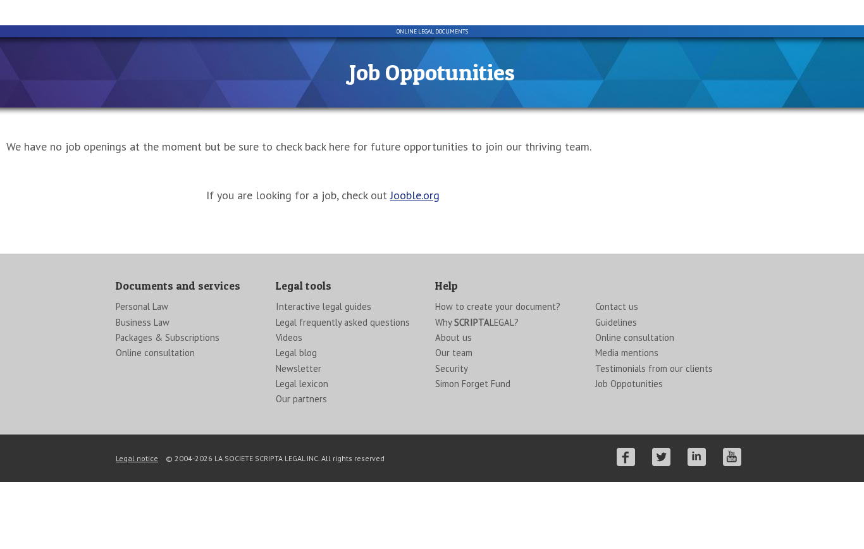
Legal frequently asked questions (343, 322)
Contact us (616, 306)
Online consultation (155, 353)
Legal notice (137, 458)
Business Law (143, 322)
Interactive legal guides (323, 306)
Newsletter (298, 368)
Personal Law (142, 306)
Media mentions (626, 353)
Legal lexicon (302, 384)
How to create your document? (497, 306)
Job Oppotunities (629, 384)
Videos (289, 337)
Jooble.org (415, 195)
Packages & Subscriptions (167, 337)
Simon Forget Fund (472, 384)
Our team (453, 353)
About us (453, 337)
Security (451, 368)
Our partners (301, 399)
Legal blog (296, 353)
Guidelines (616, 322)
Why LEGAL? (477, 322)
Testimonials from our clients (654, 368)
